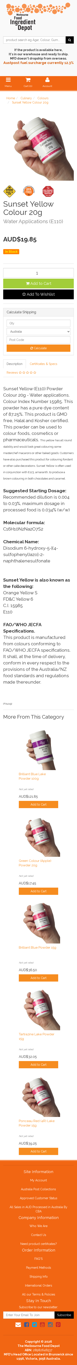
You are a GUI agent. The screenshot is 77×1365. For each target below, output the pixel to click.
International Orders (38, 1285)
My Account (38, 1180)
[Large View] (9, 191)
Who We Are (38, 1226)
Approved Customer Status (38, 1198)
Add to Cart (40, 283)
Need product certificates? (38, 1244)
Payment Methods (38, 1267)
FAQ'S (38, 1258)
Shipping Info (39, 1276)
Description (14, 364)
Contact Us (38, 1235)
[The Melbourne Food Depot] (38, 16)
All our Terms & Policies (38, 1294)
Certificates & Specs (43, 364)
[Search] (69, 40)
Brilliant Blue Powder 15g (37, 947)
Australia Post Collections (38, 1189)
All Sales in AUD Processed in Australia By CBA (38, 1209)
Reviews (13, 372)
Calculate (40, 348)
